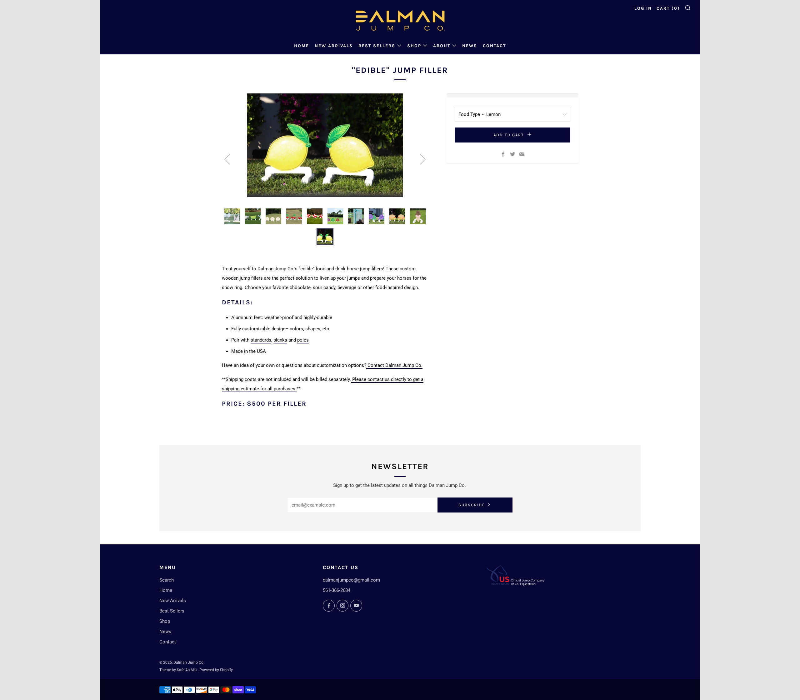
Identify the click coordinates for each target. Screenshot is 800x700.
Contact (494, 45)
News (469, 45)
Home (301, 45)
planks (280, 340)
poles (303, 340)
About (441, 45)
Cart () (668, 8)
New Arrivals (334, 45)
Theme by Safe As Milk (178, 670)
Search (166, 580)
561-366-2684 (336, 590)
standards (261, 340)
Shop (414, 45)
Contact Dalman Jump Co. (394, 365)
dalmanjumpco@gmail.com (351, 580)
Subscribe (471, 504)
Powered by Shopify (216, 670)
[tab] (232, 216)
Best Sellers (376, 45)
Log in (643, 8)
